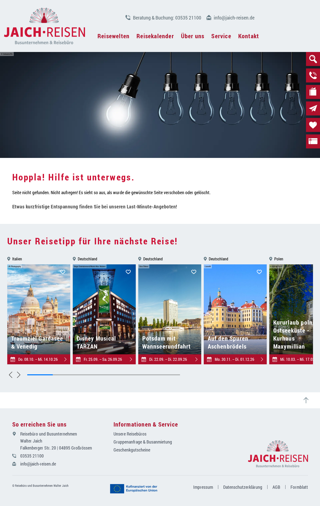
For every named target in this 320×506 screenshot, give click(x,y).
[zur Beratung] (313, 75)
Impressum (203, 487)
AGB (276, 487)
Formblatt (299, 487)
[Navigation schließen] (44, 26)
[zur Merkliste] (313, 125)
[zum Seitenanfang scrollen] (308, 400)
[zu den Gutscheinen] (313, 141)
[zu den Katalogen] (313, 92)
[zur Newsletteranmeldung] (313, 108)
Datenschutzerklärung (242, 487)
